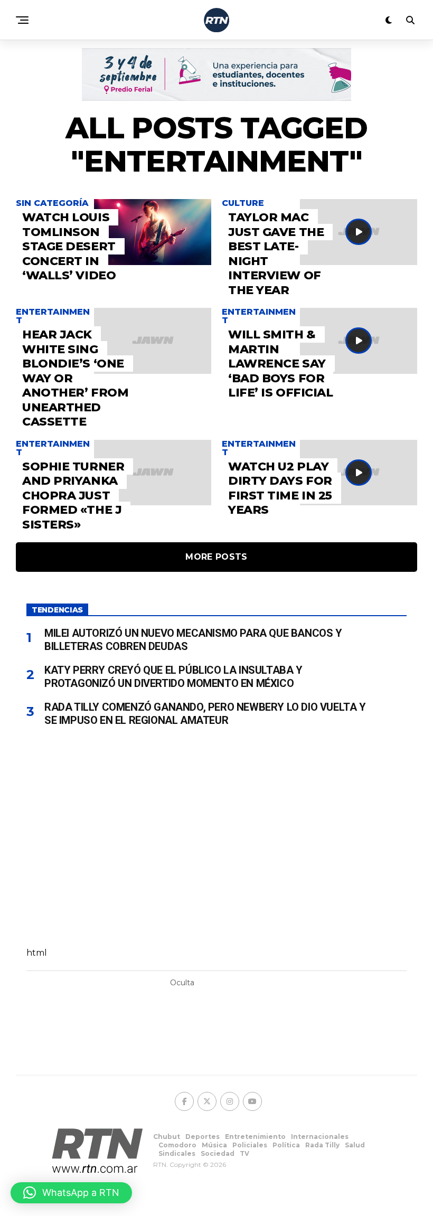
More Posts (216, 557)
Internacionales (320, 1136)
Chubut (166, 1136)
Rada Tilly (322, 1145)
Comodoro (177, 1145)
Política (286, 1145)
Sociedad (217, 1153)
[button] (71, 1192)
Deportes (202, 1136)
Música (214, 1145)
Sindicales (176, 1153)
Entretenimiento (255, 1136)
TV (244, 1153)
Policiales (249, 1145)
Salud (355, 1145)
